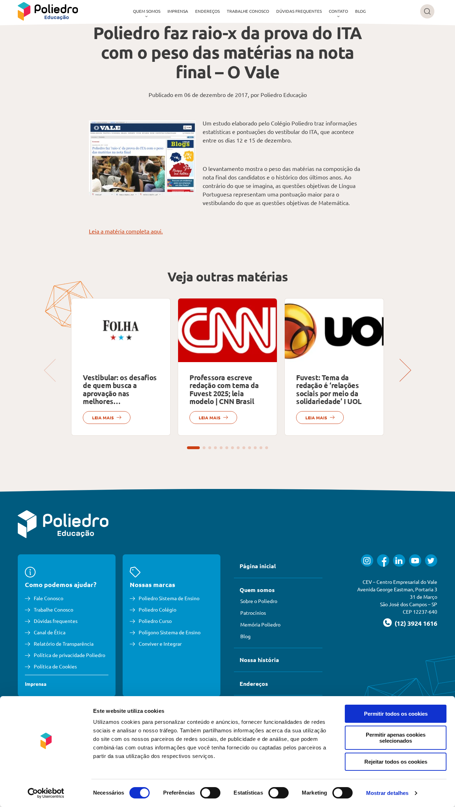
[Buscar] (427, 11)
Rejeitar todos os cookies (395, 762)
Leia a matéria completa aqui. (126, 231)
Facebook (383, 560)
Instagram (367, 560)
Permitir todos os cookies (396, 714)
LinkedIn (399, 560)
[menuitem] (146, 11)
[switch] (210, 792)
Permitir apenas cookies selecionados (395, 738)
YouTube (415, 560)
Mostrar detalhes (387, 793)
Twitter (431, 560)
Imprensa (177, 11)
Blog (360, 11)
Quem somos (146, 11)
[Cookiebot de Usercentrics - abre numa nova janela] (46, 793)
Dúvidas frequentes (299, 11)
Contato (338, 11)
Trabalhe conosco (248, 11)
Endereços (207, 11)
